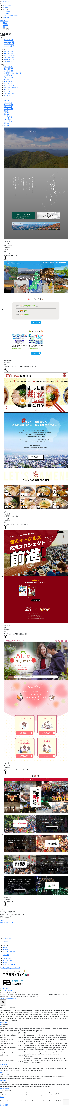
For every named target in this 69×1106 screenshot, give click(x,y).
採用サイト (8, 53)
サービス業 (8, 71)
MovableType (9, 44)
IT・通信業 (8, 81)
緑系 (6, 113)
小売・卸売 (8, 67)
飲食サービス (9, 85)
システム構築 (9, 46)
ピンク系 (8, 103)
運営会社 (5, 962)
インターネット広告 (11, 15)
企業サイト (8, 51)
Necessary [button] (3, 1023)
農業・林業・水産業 (11, 87)
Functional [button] (3, 1064)
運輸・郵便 (8, 89)
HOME (5, 23)
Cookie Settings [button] (5, 998)
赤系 (6, 101)
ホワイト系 (8, 121)
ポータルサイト (10, 57)
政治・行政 (8, 91)
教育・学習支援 (10, 93)
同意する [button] (13, 998)
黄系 (6, 111)
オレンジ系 (8, 105)
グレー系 (7, 119)
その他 (7, 95)
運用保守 (8, 13)
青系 (6, 115)
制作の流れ (6, 17)
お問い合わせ (4, 21)
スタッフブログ (7, 960)
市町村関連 (8, 75)
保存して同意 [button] (4, 1105)
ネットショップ (9, 55)
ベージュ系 (8, 109)
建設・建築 (8, 69)
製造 (6, 79)
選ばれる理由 (7, 5)
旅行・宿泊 (8, 83)
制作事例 (5, 7)
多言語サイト (9, 59)
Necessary (4, 1025)
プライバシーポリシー (9, 964)
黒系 (6, 123)
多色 (6, 125)
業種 (4, 27)
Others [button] (2, 1097)
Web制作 (8, 11)
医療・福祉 (8, 77)
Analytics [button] (3, 1081)
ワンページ (8, 40)
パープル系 (8, 117)
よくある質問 (7, 958)
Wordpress (9, 42)
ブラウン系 (8, 107)
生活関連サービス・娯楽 (12, 73)
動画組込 (8, 61)
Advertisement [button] (4, 1089)
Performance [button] (4, 1072)
